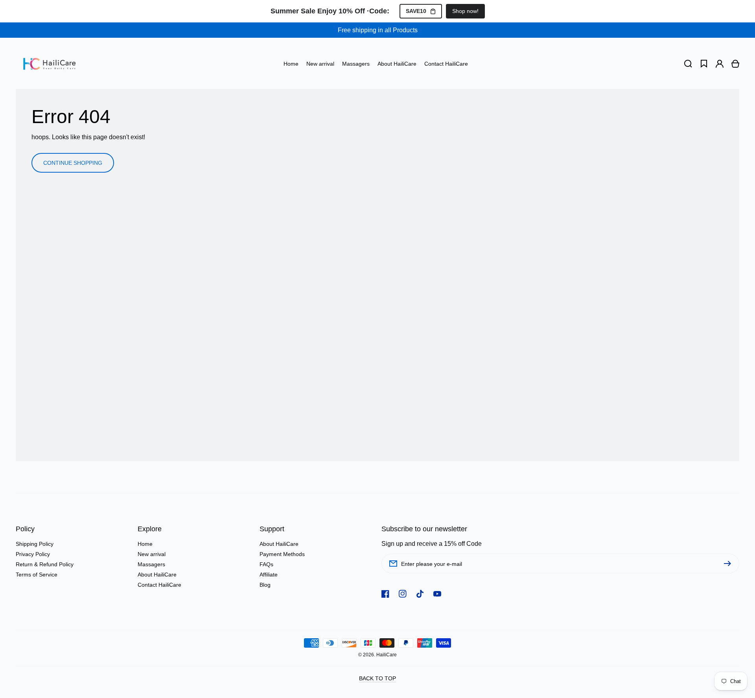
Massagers (151, 564)
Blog (265, 585)
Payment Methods (282, 554)
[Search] (688, 64)
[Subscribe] (729, 563)
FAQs (266, 564)
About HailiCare (157, 574)
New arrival (152, 554)
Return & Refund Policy (45, 564)
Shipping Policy (34, 544)
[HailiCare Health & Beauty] (49, 64)
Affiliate (269, 574)
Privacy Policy (33, 554)
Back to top (377, 678)
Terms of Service (36, 574)
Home (145, 544)
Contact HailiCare (159, 585)
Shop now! (465, 11)
